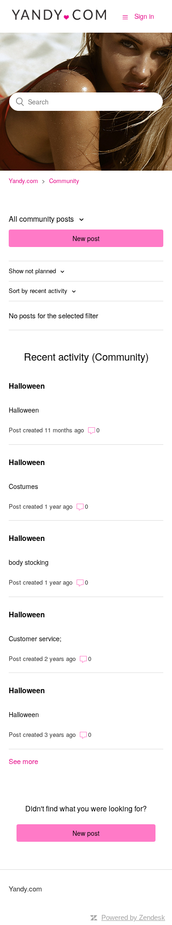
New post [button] (86, 238)
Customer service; (35, 638)
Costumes (23, 486)
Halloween (27, 385)
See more (23, 761)
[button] (125, 16)
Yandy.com (23, 180)
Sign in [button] (144, 16)
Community (64, 180)
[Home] (60, 20)
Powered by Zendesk (133, 917)
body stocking (29, 562)
